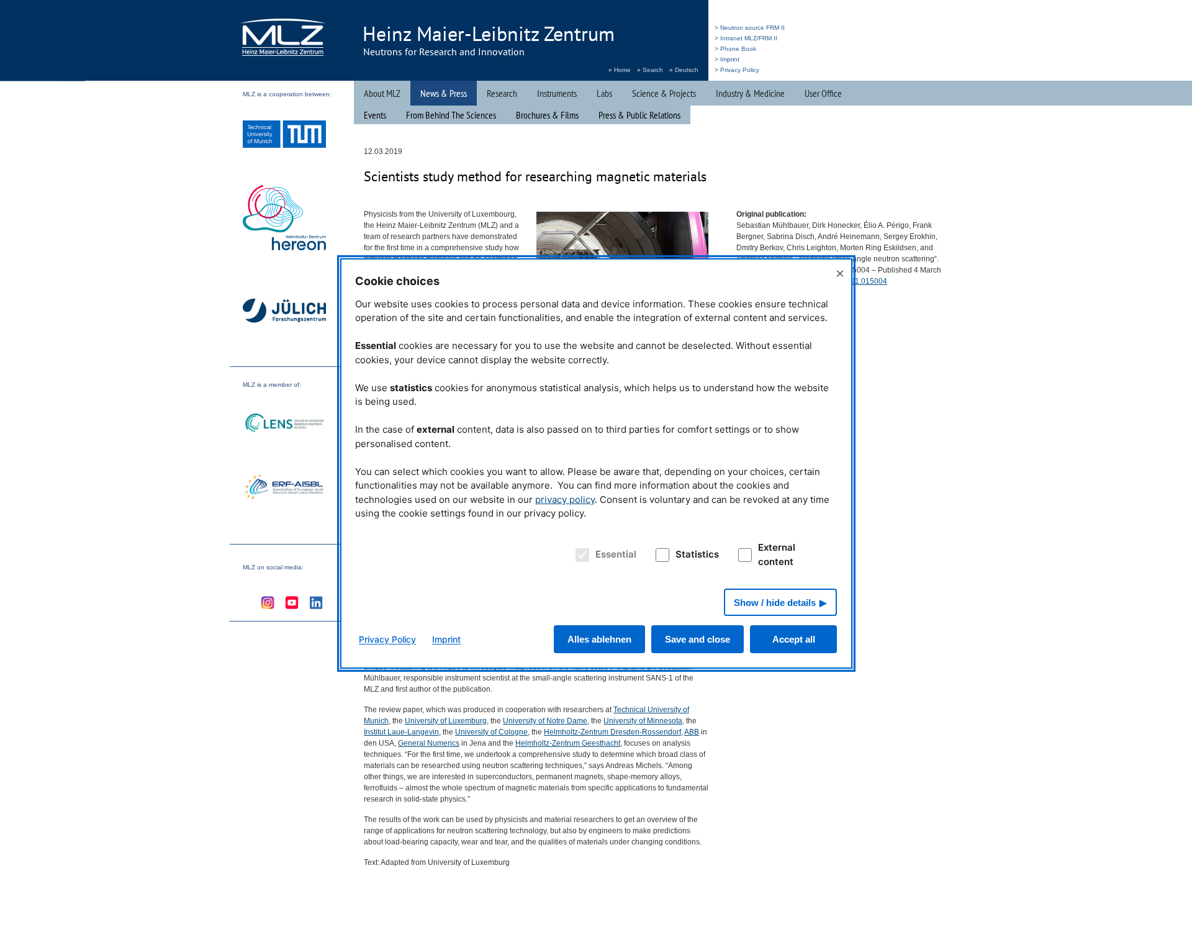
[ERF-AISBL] (284, 488)
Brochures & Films (547, 115)
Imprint (446, 639)
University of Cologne (491, 732)
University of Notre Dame (545, 721)
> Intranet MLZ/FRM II (746, 38)
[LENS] (284, 424)
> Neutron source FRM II (750, 27)
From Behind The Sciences (451, 115)
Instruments (557, 93)
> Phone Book (735, 48)
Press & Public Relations (639, 115)
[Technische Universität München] (284, 135)
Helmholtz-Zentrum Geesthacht (567, 743)
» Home (619, 69)
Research (502, 93)
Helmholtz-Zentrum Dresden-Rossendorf (612, 732)
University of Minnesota (642, 721)
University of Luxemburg (446, 721)
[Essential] (580, 555)
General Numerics (428, 743)
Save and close (697, 639)
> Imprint (727, 59)
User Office (823, 93)
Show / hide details (775, 602)
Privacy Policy (387, 639)
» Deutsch (683, 69)
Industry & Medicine (750, 93)
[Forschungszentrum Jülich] (284, 313)
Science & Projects (664, 93)
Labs (604, 93)
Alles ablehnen (599, 639)
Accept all (793, 639)
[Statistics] (660, 555)
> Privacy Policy (737, 69)
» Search (650, 69)
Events (375, 115)
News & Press (443, 93)
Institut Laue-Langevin (401, 732)
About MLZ (382, 93)
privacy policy (565, 499)
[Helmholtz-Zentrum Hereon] (284, 219)
